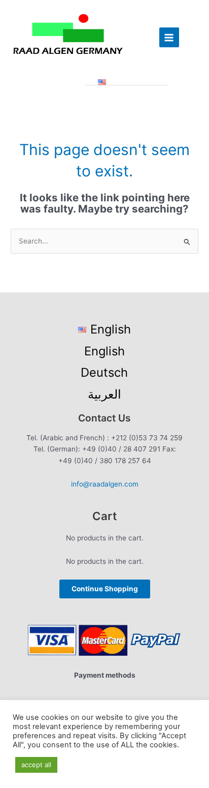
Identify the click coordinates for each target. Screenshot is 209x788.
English (104, 351)
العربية (104, 394)
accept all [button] (36, 765)
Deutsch (104, 372)
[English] (127, 82)
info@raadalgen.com (104, 484)
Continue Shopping (105, 589)
